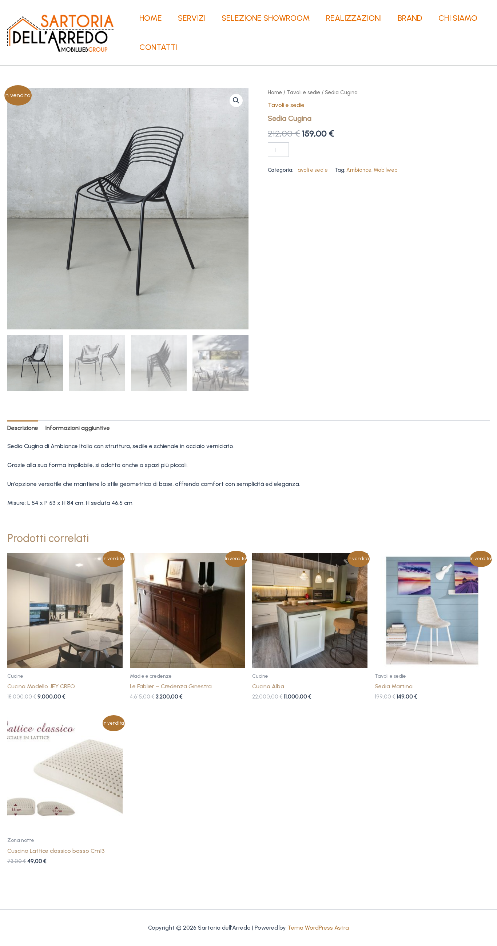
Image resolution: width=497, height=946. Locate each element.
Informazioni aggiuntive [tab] (77, 427)
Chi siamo (457, 18)
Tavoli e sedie (303, 92)
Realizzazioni (354, 18)
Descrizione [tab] (22, 427)
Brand (410, 18)
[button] (236, 100)
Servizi (192, 18)
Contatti (158, 47)
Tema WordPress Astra (318, 927)
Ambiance (358, 170)
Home (150, 18)
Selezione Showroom (266, 18)
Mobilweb (386, 170)
